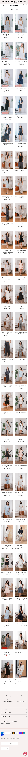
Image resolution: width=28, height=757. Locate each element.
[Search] (4, 4)
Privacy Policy (16, 737)
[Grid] (24, 11)
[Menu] (1, 4)
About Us (3, 737)
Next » (17, 688)
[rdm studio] (14, 4)
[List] (26, 11)
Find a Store (9, 737)
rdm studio (7, 751)
